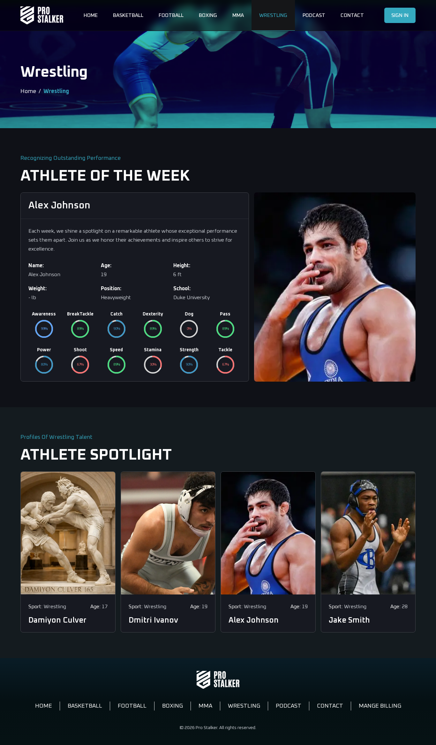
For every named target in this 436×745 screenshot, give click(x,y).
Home (91, 15)
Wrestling (273, 15)
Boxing (208, 15)
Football (171, 15)
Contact (352, 15)
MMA (238, 15)
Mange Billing (380, 706)
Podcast (314, 15)
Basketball (128, 15)
